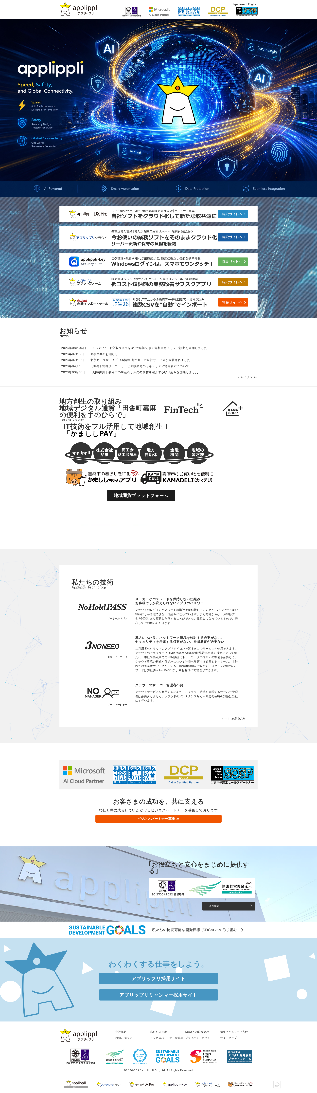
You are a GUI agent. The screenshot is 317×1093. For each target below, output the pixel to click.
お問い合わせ (123, 1037)
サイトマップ (228, 1037)
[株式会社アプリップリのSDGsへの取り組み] (158, 936)
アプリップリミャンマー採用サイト (159, 995)
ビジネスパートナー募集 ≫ (158, 819)
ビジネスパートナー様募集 (166, 1037)
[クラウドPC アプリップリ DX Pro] (141, 1084)
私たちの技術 (158, 1031)
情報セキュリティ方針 (234, 1031)
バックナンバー (248, 377)
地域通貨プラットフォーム (141, 495)
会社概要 (214, 906)
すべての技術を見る (233, 718)
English (253, 4)
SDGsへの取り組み (197, 1031)
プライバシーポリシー (199, 1037)
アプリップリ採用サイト (158, 978)
